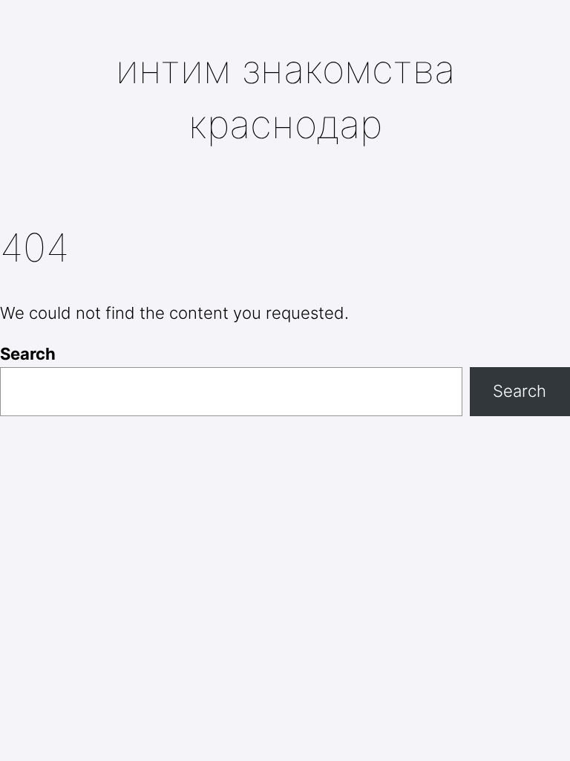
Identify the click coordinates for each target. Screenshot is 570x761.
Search (28, 353)
